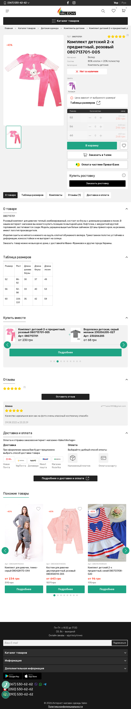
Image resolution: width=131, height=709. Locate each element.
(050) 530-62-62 (20, 689)
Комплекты (55, 195)
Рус (124, 2)
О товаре (10, 195)
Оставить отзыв (65, 396)
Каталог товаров (68, 20)
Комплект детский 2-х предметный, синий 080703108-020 (105, 570)
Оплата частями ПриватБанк (100, 164)
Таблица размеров (82, 102)
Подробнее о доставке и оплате (63, 478)
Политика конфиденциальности (65, 706)
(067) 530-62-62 (20, 684)
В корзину (92, 145)
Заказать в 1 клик (100, 154)
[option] (13, 137)
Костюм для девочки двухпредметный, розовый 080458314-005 (60, 570)
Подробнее (65, 352)
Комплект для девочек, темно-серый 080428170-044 (21, 569)
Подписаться (119, 643)
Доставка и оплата (98, 195)
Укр (116, 2)
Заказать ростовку (97, 183)
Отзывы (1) (74, 195)
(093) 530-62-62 (20, 694)
